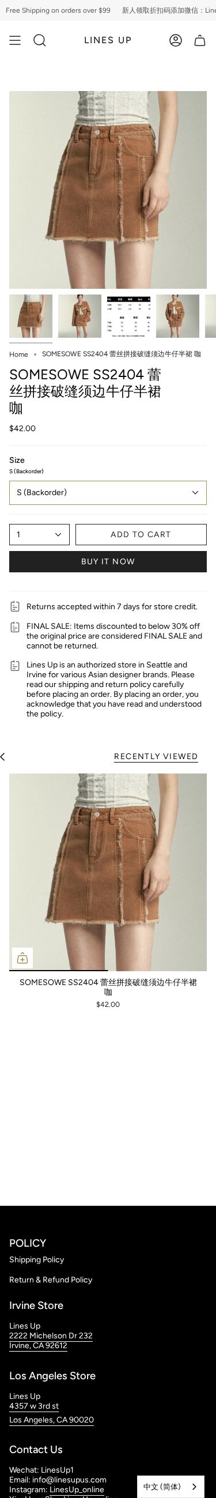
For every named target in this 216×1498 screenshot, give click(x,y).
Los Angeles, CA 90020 (51, 1420)
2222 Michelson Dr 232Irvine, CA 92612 (51, 1340)
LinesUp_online (77, 1490)
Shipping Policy (36, 1260)
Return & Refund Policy (50, 1280)
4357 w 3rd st (34, 1406)
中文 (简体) (162, 1486)
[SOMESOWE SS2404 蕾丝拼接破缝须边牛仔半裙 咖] (108, 872)
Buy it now (108, 562)
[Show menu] (14, 40)
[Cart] (200, 40)
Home (18, 354)
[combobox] (170, 1487)
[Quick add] (22, 958)
